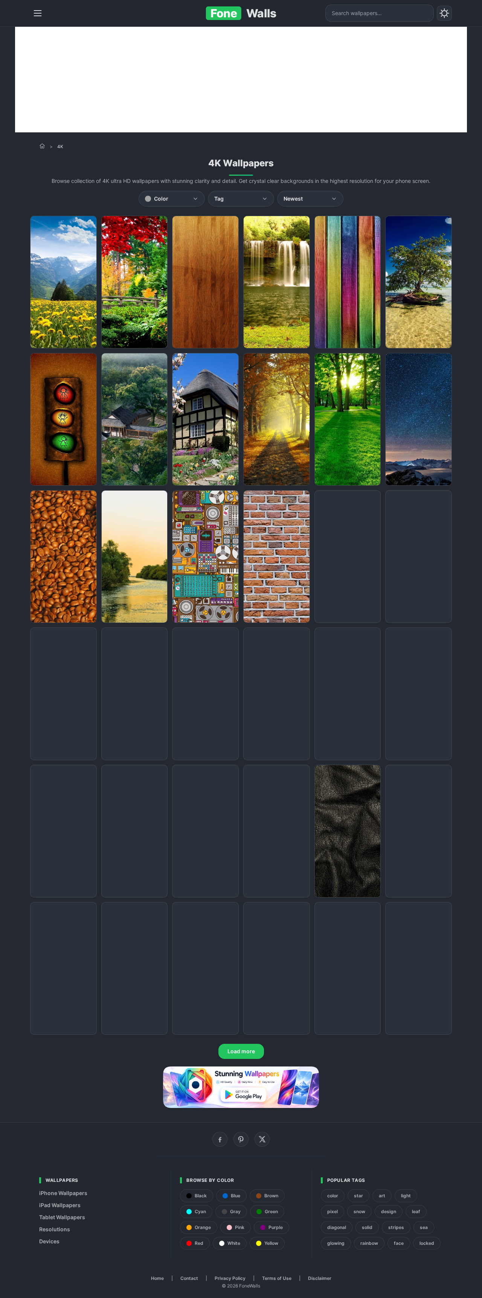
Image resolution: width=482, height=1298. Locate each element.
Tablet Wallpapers (62, 1217)
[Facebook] (219, 1139)
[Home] (42, 146)
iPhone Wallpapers (63, 1193)
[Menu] (37, 13)
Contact (189, 1278)
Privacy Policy (230, 1278)
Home (157, 1278)
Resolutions (54, 1229)
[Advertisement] (241, 79)
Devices (49, 1241)
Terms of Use (276, 1278)
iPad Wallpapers (60, 1205)
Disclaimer (319, 1278)
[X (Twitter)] (262, 1139)
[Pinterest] (241, 1139)
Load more (241, 1051)
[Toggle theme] (444, 13)
